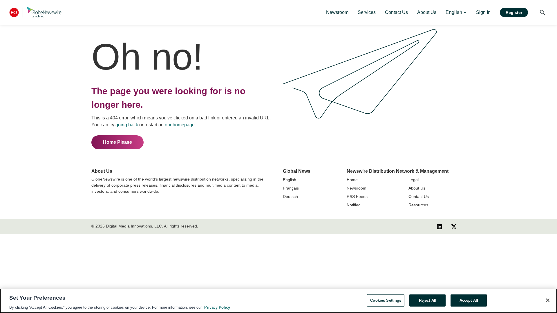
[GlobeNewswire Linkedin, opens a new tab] (439, 226)
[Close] (547, 300)
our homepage (180, 124)
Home (352, 179)
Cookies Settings (385, 300)
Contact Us (418, 196)
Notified (354, 205)
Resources (418, 205)
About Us (416, 188)
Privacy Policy (217, 307)
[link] (337, 12)
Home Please (117, 142)
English (289, 179)
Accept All (469, 300)
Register (514, 12)
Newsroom (356, 188)
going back (126, 124)
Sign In (483, 12)
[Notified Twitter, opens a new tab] (454, 226)
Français (291, 188)
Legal (413, 179)
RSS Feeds (357, 196)
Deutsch (290, 196)
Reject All (427, 300)
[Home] (35, 12)
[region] (278, 301)
